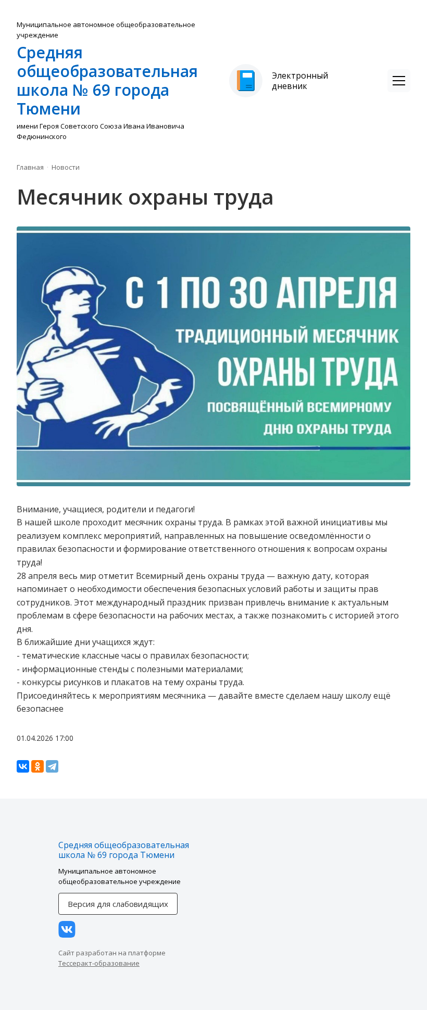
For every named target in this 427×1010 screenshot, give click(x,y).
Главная (30, 167)
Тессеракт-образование (99, 963)
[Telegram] (52, 766)
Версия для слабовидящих (118, 904)
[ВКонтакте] (23, 766)
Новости (66, 167)
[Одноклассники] (37, 766)
